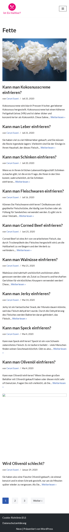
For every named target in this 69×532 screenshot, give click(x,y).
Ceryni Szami (12, 98)
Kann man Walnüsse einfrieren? (30, 259)
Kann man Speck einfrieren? (26, 328)
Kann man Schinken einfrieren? (29, 157)
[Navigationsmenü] (63, 8)
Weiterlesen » (58, 117)
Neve (19, 528)
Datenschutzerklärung (14, 523)
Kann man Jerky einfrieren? (26, 293)
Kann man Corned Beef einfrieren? (32, 225)
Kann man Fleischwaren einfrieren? (33, 191)
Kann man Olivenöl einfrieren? (29, 362)
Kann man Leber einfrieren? (26, 126)
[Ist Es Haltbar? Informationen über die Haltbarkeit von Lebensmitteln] (12, 8)
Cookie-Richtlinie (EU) (14, 517)
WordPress (47, 528)
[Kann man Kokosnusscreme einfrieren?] (34, 59)
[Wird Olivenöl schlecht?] (34, 426)
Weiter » (37, 500)
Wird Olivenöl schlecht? (23, 463)
